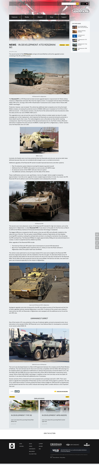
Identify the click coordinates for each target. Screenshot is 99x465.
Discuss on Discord (62, 391)
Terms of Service (56, 457)
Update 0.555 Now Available (82, 31)
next (67, 45)
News (12, 44)
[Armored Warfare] (81, 10)
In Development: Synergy (81, 36)
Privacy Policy (62, 457)
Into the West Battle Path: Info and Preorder (83, 27)
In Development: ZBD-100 (82, 49)
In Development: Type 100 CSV (82, 44)
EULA (51, 457)
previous (62, 45)
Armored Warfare (12, 446)
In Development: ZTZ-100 (82, 40)
